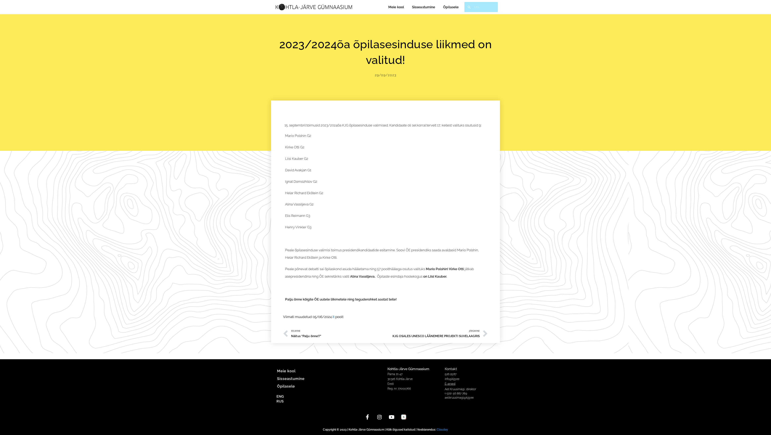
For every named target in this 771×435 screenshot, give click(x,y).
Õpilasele (451, 7)
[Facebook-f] (367, 417)
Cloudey (442, 429)
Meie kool (396, 7)
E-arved (450, 383)
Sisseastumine (423, 7)
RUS (280, 401)
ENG (280, 396)
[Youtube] (392, 417)
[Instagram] (379, 417)
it (333, 317)
